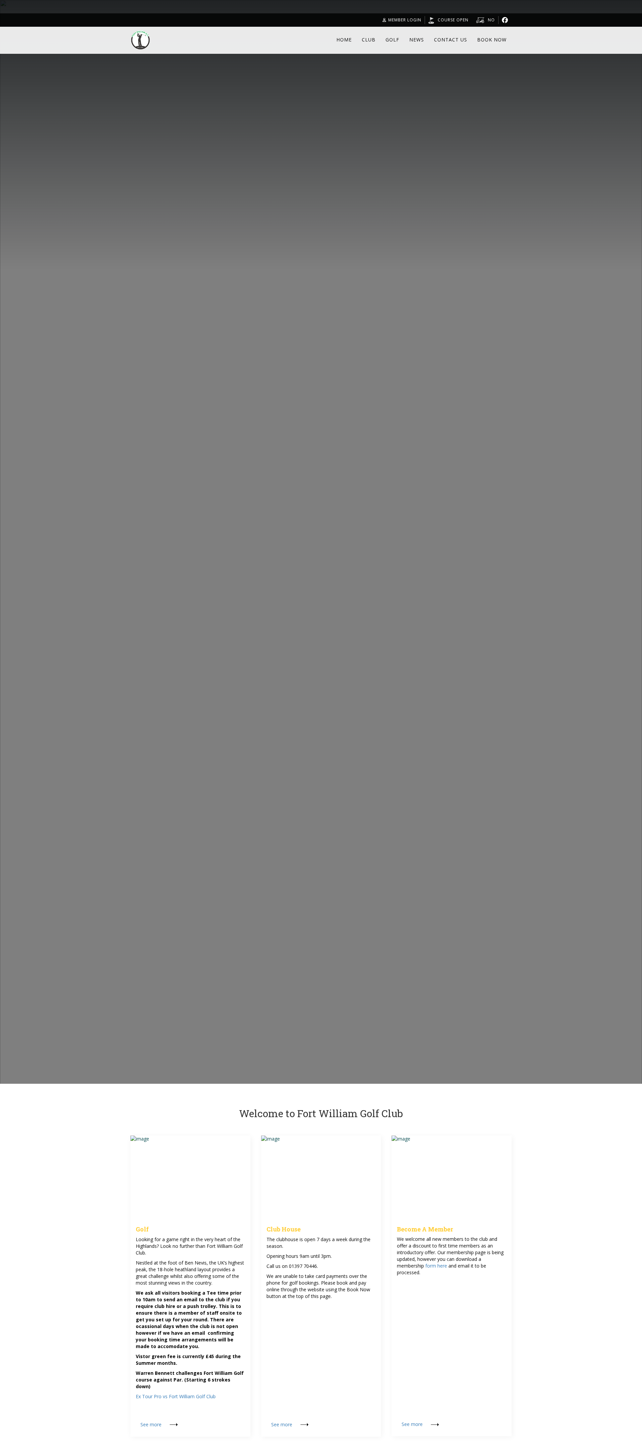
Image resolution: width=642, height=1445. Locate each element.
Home (344, 39)
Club (369, 39)
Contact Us (450, 39)
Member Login (404, 20)
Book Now (492, 39)
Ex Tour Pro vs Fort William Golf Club (176, 1396)
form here (436, 1266)
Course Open (453, 20)
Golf (392, 39)
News (416, 39)
